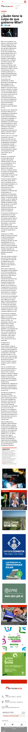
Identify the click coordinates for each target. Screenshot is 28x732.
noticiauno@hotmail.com (12, 707)
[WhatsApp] (3, 25)
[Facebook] (2, 25)
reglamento (4, 462)
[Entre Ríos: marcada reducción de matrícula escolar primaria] (14, 499)
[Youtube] (21, 724)
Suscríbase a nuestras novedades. (11, 715)
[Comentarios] (9, 25)
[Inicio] (7, 5)
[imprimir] (7, 25)
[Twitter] (5, 25)
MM (4, 731)
